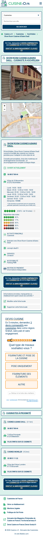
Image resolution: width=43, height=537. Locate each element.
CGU (7, 400)
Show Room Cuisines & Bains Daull (16, 36)
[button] (21, 117)
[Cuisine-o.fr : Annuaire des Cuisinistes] (15, 3)
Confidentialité (13, 400)
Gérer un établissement (15, 504)
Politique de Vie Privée (15, 512)
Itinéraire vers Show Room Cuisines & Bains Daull (22, 242)
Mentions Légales (13, 508)
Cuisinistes (20, 34)
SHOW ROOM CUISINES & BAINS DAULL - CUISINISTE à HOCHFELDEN (22, 59)
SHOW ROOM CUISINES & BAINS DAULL (22, 144)
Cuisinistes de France (14, 499)
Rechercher (21, 27)
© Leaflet (33, 136)
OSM (39, 136)
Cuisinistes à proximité (18, 413)
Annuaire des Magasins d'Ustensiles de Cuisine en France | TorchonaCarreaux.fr (21, 519)
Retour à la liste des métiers (22, 393)
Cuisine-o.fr (8, 34)
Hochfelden (31, 34)
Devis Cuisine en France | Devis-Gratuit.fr (21, 525)
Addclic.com (24, 534)
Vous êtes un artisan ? (32, 401)
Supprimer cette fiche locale (17, 307)
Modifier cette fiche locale (16, 301)
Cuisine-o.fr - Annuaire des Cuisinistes (24, 530)
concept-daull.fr (13, 248)
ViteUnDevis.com (33, 400)
